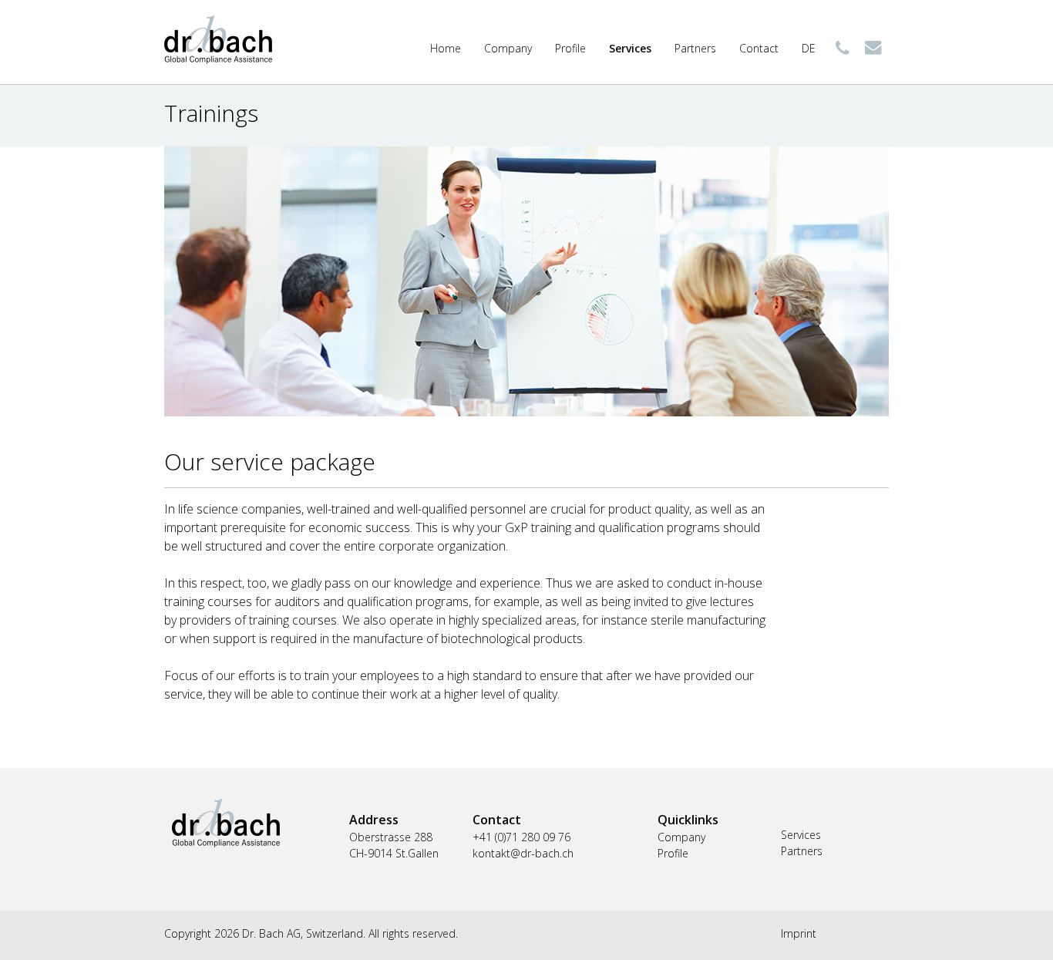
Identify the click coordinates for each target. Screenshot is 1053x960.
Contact (759, 48)
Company (508, 48)
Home (445, 48)
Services (630, 48)
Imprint (798, 933)
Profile (570, 48)
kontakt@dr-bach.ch (873, 47)
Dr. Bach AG (218, 39)
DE (809, 48)
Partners (695, 48)
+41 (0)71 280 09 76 (842, 47)
